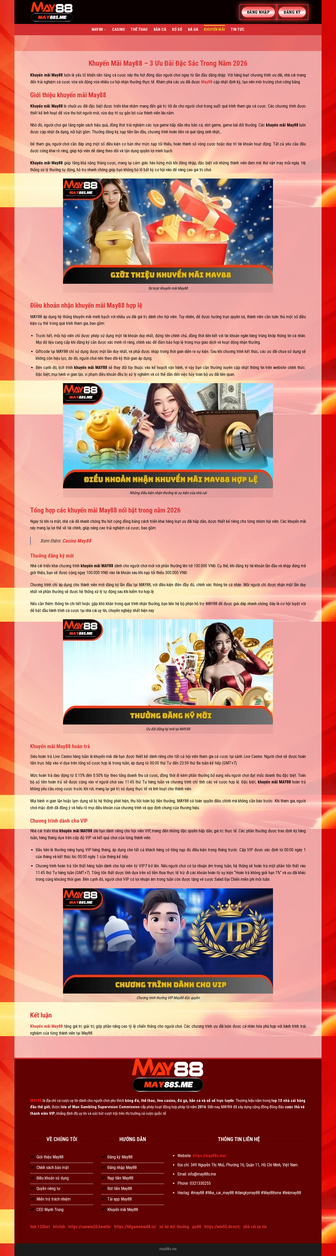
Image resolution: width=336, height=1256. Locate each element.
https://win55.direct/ (222, 1226)
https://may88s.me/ (210, 1155)
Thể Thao (139, 29)
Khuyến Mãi (214, 29)
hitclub (59, 1226)
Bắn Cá (160, 29)
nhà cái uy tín (255, 1226)
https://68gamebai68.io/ (135, 1226)
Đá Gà (193, 29)
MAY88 (36, 1100)
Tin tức (237, 29)
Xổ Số (177, 29)
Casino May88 (76, 541)
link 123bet (40, 1226)
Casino (118, 29)
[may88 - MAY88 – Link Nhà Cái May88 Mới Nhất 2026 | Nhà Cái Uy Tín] (52, 12)
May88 (97, 29)
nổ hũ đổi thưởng (174, 1226)
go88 (196, 1226)
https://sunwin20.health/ (89, 1226)
